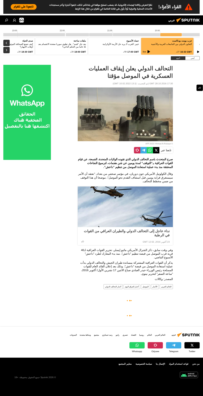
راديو (117, 335)
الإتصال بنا (160, 364)
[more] (82, 241)
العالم (149, 335)
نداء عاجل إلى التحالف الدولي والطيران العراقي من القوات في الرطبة (127, 233)
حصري (125, 335)
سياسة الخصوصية (144, 364)
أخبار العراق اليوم (132, 287)
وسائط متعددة (85, 335)
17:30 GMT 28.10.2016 (161, 83)
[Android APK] (189, 375)
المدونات (73, 335)
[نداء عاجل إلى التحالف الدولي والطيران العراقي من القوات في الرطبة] (125, 207)
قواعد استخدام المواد (178, 364)
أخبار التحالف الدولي (113, 287)
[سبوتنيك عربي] (189, 23)
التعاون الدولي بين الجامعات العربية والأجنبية (171, 44)
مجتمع (96, 335)
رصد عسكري (107, 335)
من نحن (196, 364)
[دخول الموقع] (14, 20)
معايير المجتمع (125, 364)
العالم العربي (166, 287)
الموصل (145, 287)
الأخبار (154, 287)
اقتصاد (133, 335)
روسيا (141, 335)
